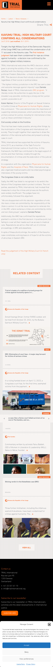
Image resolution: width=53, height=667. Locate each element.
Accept (26, 645)
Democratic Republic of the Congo (18, 309)
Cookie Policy (21, 664)
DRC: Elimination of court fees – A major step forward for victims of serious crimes (25, 355)
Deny (26, 652)
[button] (49, 624)
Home (3, 19)
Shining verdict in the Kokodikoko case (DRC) (22, 482)
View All (26, 547)
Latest (10, 19)
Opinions (46, 413)
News (47, 350)
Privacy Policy (30, 664)
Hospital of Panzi (21, 167)
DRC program (38, 90)
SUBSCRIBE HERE (10, 613)
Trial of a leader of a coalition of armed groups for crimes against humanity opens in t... (23, 291)
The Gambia (11, 436)
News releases (21, 19)
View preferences (26, 659)
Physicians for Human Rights (30, 106)
